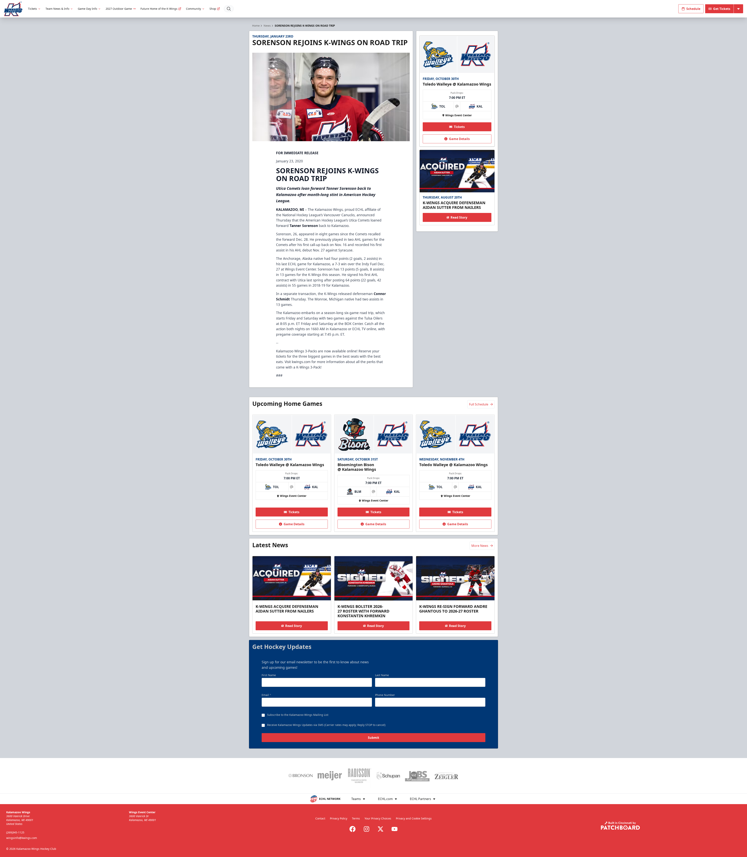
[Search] (229, 8)
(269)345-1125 (15, 832)
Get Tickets (721, 9)
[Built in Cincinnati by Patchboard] (620, 825)
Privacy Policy (338, 818)
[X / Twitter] (380, 829)
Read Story (459, 217)
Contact (320, 818)
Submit (373, 737)
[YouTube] (394, 829)
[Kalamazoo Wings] (13, 9)
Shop (213, 9)
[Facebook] (352, 829)
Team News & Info (57, 9)
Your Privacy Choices (378, 818)
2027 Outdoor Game (119, 9)
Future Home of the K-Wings (158, 9)
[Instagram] (366, 829)
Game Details (459, 139)
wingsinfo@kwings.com (21, 838)
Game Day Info (87, 9)
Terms (356, 818)
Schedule (693, 9)
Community (193, 9)
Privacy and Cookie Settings (414, 818)
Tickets (32, 9)
